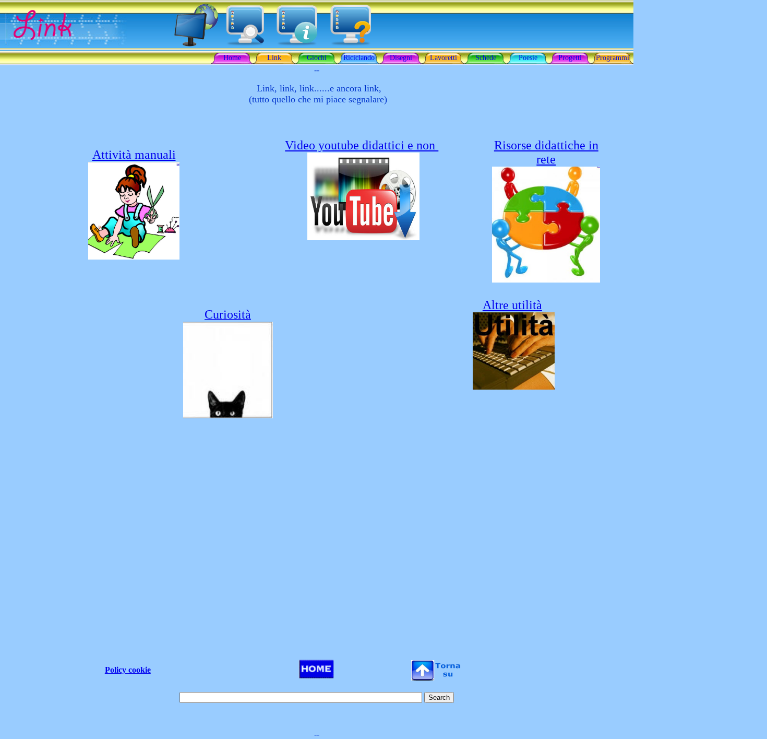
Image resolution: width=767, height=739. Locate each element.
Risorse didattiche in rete (546, 152)
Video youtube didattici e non (361, 145)
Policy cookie (128, 669)
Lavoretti (443, 58)
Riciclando (359, 58)
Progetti (570, 58)
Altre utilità (512, 305)
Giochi (317, 58)
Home (232, 58)
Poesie (528, 58)
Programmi (612, 58)
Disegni (401, 58)
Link (274, 58)
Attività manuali (134, 154)
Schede (485, 58)
